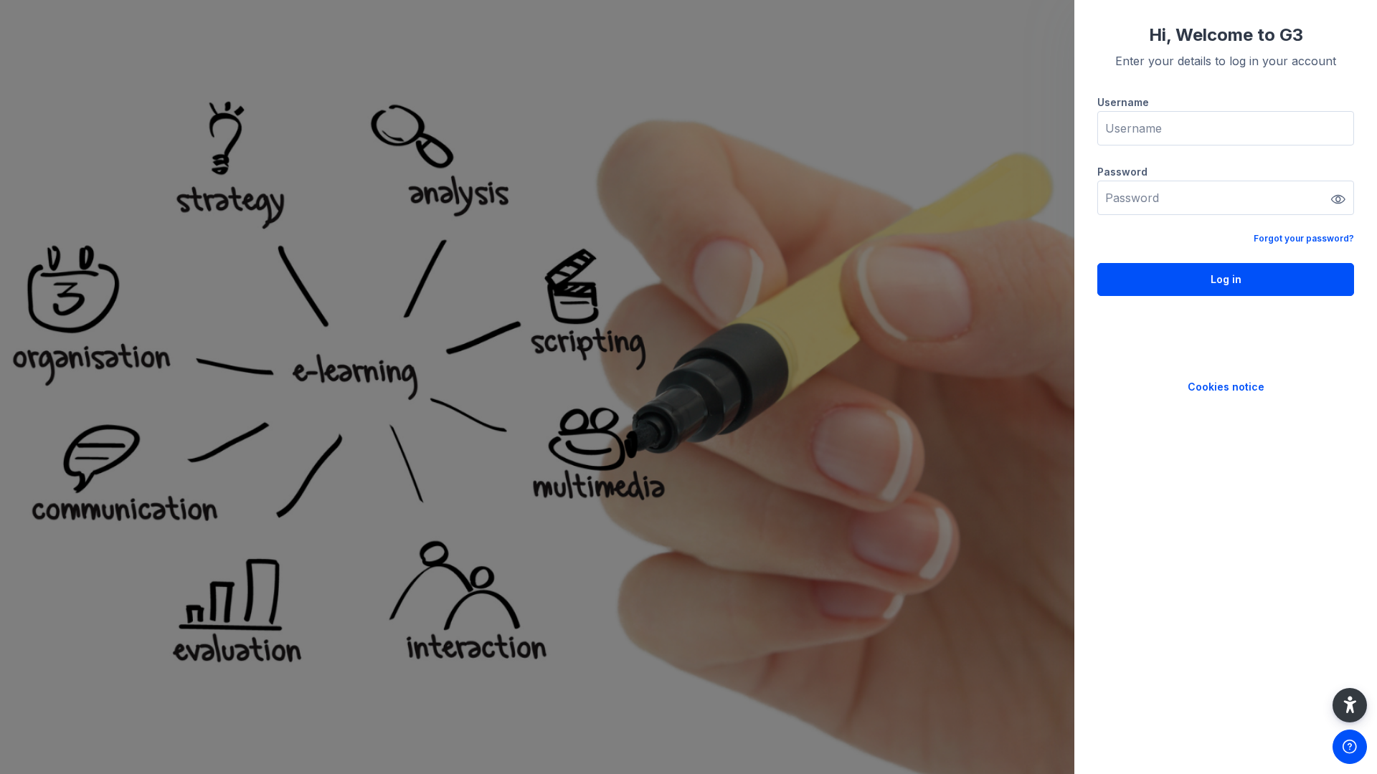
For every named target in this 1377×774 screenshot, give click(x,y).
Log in (1226, 279)
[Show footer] (1350, 747)
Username (1123, 102)
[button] (1350, 705)
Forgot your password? (1304, 238)
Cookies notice (1226, 387)
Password (1122, 172)
